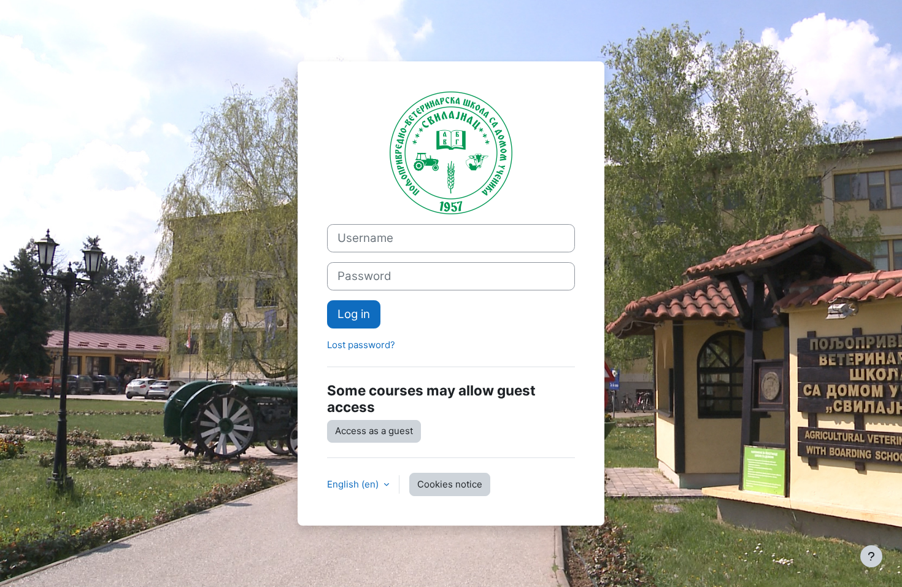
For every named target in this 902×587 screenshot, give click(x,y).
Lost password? (361, 345)
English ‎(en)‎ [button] (354, 484)
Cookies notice (449, 484)
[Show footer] (871, 556)
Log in (353, 314)
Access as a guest (374, 431)
